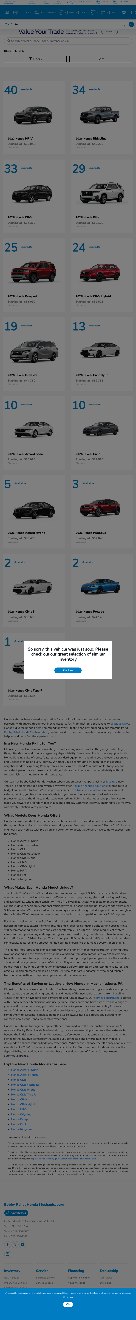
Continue (68, 670)
